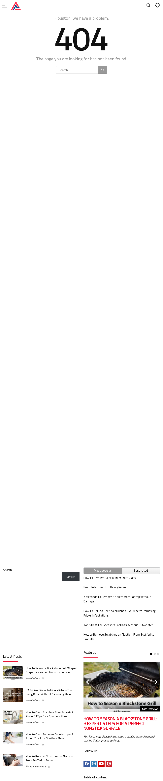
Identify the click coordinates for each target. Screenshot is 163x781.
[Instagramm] (94, 764)
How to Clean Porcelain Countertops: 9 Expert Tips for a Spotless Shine (49, 736)
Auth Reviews (33, 678)
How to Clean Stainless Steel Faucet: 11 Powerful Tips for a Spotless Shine (50, 714)
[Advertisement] (41, 617)
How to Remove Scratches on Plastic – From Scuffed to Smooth (49, 758)
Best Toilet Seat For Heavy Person (105, 587)
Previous (87, 682)
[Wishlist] (157, 5)
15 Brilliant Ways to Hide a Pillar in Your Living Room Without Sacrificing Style (49, 692)
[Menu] (5, 5)
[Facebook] (86, 764)
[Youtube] (101, 764)
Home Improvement (36, 766)
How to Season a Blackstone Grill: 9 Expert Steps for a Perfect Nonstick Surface (52, 670)
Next (156, 682)
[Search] (148, 5)
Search (7, 569)
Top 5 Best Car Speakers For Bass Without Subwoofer (118, 625)
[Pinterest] (109, 764)
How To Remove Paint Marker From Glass (109, 577)
